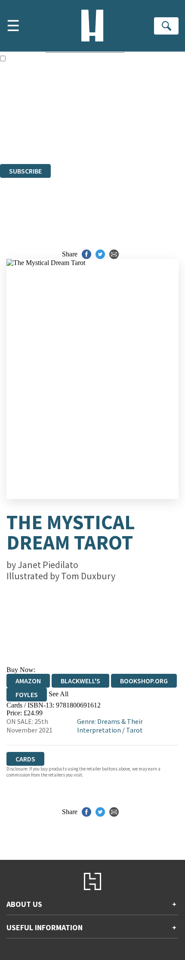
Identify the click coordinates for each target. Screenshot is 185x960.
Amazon (28, 680)
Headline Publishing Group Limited (107, 113)
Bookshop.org (144, 680)
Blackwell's (80, 680)
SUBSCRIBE (25, 171)
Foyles (26, 694)
